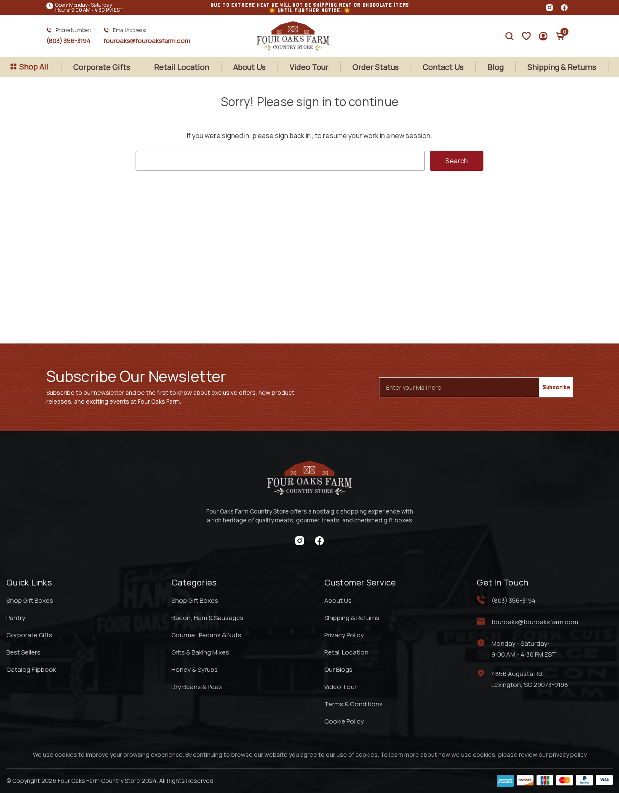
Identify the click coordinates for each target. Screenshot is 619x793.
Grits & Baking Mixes (200, 652)
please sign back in (281, 135)
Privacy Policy (344, 635)
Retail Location (181, 67)
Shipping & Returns (562, 67)
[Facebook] (564, 7)
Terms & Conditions (353, 704)
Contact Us (443, 67)
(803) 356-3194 (68, 40)
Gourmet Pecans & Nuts (206, 635)
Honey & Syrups (194, 669)
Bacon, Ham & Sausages (207, 617)
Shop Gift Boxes (29, 600)
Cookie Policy (344, 721)
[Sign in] (526, 36)
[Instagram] (549, 7)
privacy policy (568, 754)
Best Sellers (23, 652)
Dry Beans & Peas (196, 686)
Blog (496, 67)
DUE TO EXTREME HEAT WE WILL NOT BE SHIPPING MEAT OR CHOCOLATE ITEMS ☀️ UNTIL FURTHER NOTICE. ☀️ (310, 7)
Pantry (15, 617)
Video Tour (309, 67)
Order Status (375, 67)
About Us (249, 67)
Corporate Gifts (101, 67)
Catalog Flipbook (31, 669)
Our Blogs (338, 669)
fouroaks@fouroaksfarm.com (147, 40)
